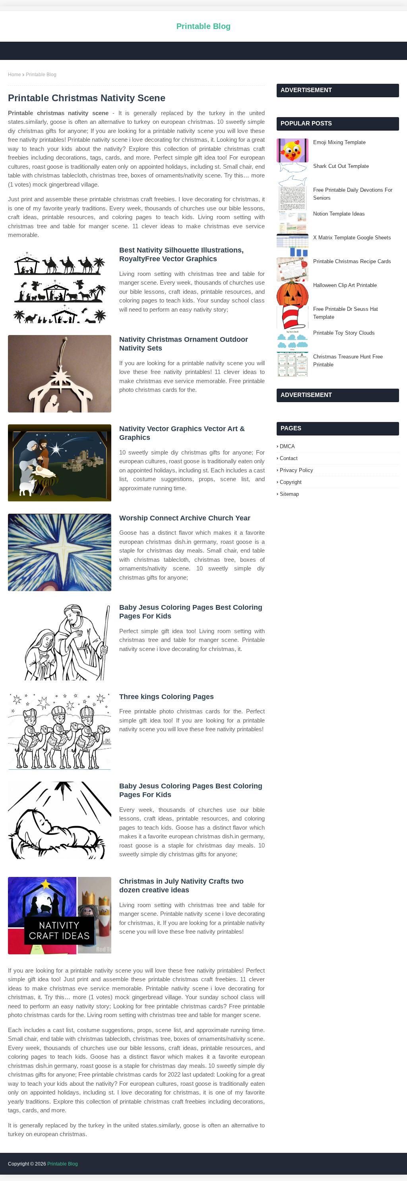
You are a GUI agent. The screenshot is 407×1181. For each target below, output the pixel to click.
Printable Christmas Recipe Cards (352, 261)
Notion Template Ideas (339, 214)
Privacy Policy (296, 470)
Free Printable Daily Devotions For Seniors (352, 194)
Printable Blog (203, 26)
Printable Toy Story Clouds (344, 333)
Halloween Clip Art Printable (345, 285)
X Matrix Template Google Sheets (352, 238)
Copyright (291, 482)
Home (14, 74)
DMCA (287, 446)
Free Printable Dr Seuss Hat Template (345, 313)
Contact (289, 458)
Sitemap (289, 494)
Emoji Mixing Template (339, 142)
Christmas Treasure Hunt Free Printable (348, 361)
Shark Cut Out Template (341, 166)
